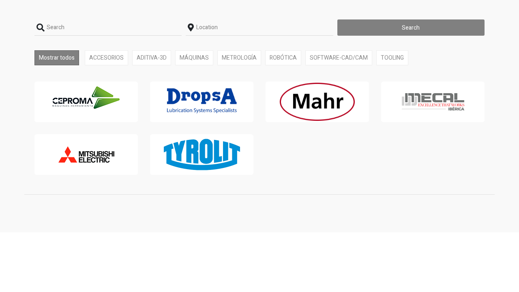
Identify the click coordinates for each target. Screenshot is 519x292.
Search (411, 28)
